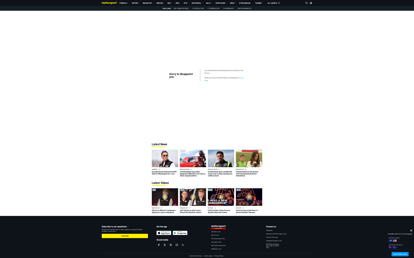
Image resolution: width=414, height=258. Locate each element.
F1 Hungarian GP (228, 8)
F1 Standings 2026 (213, 8)
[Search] (306, 3)
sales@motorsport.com (274, 241)
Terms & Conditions (195, 256)
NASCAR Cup (147, 3)
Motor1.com (215, 235)
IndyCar (160, 3)
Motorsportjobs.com (218, 238)
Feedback (269, 230)
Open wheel (196, 3)
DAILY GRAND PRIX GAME (181, 8)
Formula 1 (123, 3)
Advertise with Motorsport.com (276, 234)
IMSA (177, 3)
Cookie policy (208, 256)
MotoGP (135, 3)
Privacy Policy (218, 256)
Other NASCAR (244, 3)
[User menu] (311, 3)
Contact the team (272, 237)
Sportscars (220, 3)
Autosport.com (216, 242)
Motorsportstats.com (218, 245)
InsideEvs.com (216, 232)
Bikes (232, 3)
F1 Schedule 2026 (198, 8)
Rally (208, 3)
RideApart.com (216, 249)
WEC (169, 3)
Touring (258, 3)
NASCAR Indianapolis (244, 8)
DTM (185, 3)
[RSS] (183, 245)
